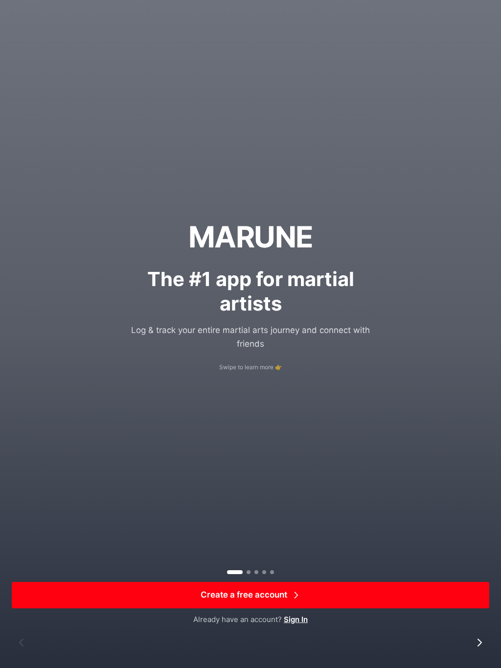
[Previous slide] (21, 642)
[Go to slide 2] (248, 572)
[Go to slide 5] (272, 572)
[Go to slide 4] (264, 572)
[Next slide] (479, 642)
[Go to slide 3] (256, 572)
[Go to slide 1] (235, 572)
